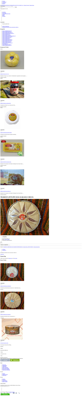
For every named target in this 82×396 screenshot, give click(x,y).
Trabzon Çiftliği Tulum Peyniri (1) (7, 42)
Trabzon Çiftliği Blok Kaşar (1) (7, 30)
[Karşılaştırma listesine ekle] (0, 189)
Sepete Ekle (2, 71)
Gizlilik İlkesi (4, 366)
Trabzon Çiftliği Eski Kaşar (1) (7, 45)
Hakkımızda (4, 364)
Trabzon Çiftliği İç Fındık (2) (6, 35)
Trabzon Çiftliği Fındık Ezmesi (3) (7, 32)
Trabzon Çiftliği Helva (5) (6, 34)
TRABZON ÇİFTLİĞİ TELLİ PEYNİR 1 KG (5, 191)
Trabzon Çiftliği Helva (5, 26)
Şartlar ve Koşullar (5, 367)
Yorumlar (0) (4, 250)
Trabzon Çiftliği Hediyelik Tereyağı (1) (8, 33)
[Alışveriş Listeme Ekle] (1, 189)
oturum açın (10, 258)
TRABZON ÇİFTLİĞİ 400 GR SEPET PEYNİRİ (5, 132)
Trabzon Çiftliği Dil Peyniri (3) (7, 31)
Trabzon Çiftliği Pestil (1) (6, 38)
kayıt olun (15, 258)
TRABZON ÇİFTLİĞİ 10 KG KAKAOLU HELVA (10, 27)
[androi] (15, 361)
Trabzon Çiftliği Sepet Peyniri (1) (7, 40)
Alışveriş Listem (4, 380)
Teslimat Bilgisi (4, 365)
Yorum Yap (2, 254)
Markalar (3, 373)
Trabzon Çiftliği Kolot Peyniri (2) (7, 36)
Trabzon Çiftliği (7, 239)
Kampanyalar (4, 375)
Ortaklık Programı (5, 374)
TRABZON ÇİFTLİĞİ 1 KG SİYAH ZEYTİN (5, 103)
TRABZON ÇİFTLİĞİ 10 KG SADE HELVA (5, 314)
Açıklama (3, 249)
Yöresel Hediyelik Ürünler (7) (6, 44)
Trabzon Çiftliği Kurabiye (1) (6, 37)
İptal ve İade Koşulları (5, 368)
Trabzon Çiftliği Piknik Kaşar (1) (7, 39)
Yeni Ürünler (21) (5, 43)
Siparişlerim (4, 379)
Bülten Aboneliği (4, 381)
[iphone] (5, 361)
